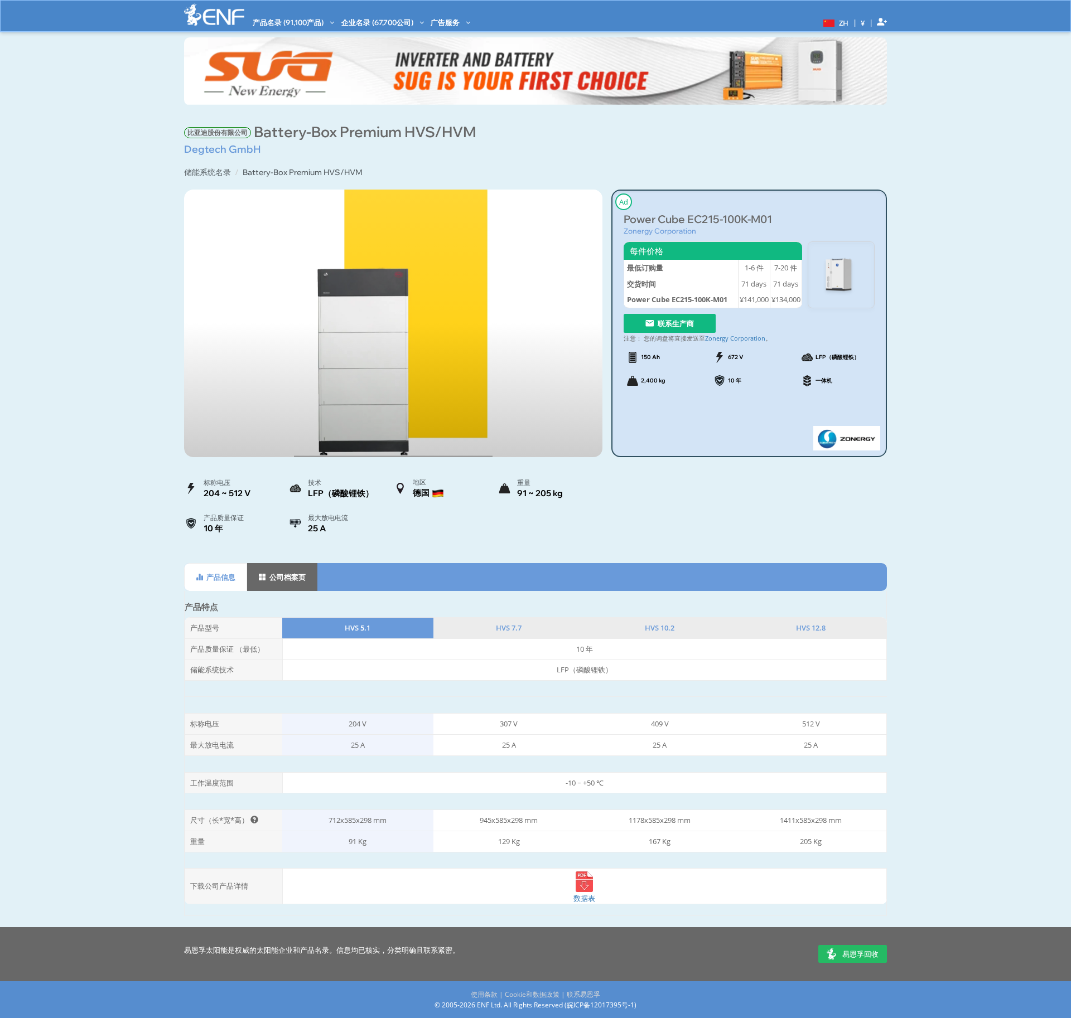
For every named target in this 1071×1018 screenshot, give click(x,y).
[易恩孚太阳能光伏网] (214, 14)
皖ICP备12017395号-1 (600, 1005)
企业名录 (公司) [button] (378, 22)
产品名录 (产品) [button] (289, 22)
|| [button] (863, 22)
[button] (834, 22)
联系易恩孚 (583, 994)
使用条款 (484, 994)
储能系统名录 (207, 172)
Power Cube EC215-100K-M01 (698, 219)
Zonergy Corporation (660, 230)
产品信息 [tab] (220, 577)
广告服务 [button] (446, 22)
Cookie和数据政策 (532, 994)
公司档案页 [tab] (287, 577)
